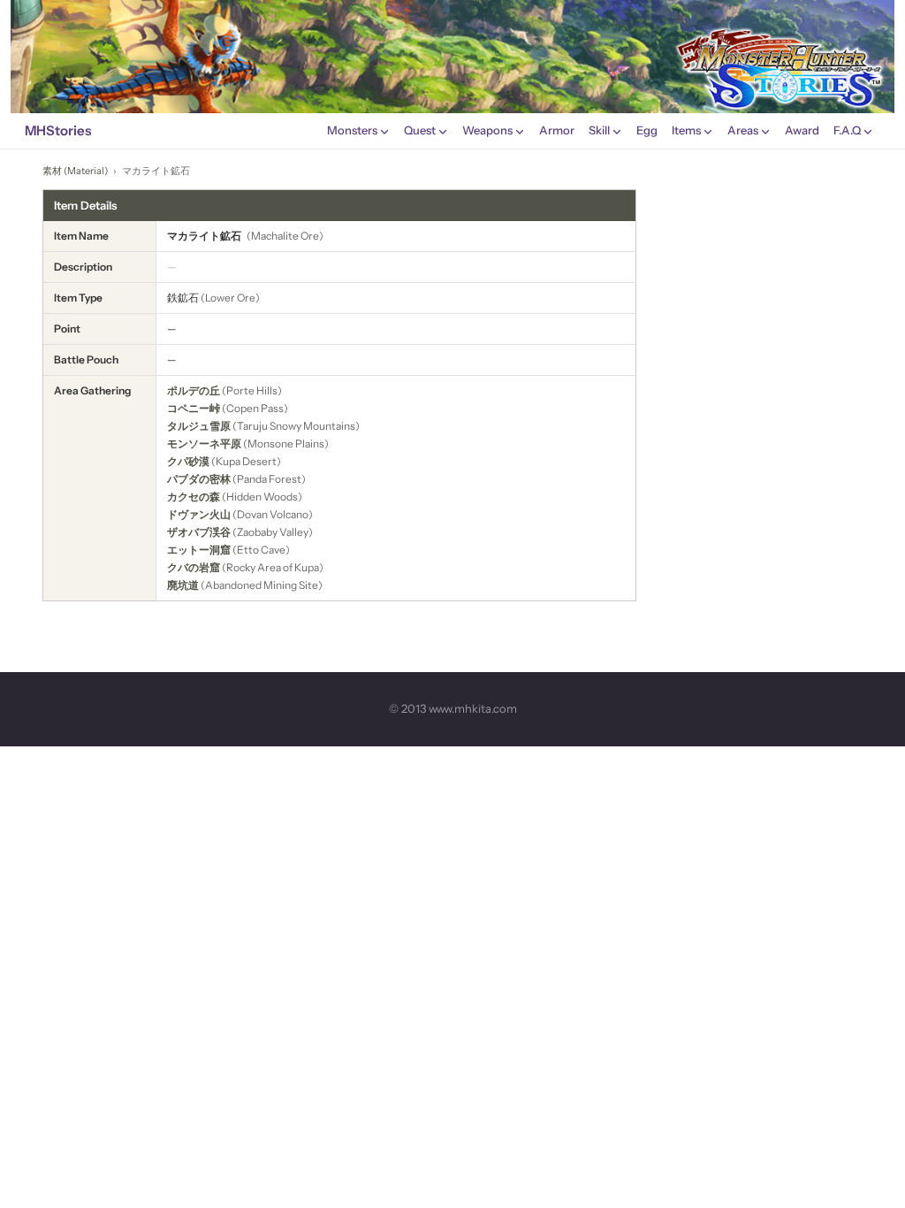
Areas (742, 130)
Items (686, 130)
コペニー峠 (193, 408)
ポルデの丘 (193, 390)
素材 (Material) (75, 170)
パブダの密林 (199, 478)
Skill (599, 130)
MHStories (58, 130)
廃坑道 (183, 585)
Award (802, 130)
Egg (647, 130)
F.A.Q (847, 130)
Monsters (352, 130)
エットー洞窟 (199, 549)
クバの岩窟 (193, 567)
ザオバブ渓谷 (199, 532)
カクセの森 (193, 496)
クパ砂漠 (188, 461)
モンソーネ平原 (204, 443)
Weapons (487, 130)
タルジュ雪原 (199, 425)
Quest (420, 130)
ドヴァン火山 (199, 514)
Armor (556, 130)
